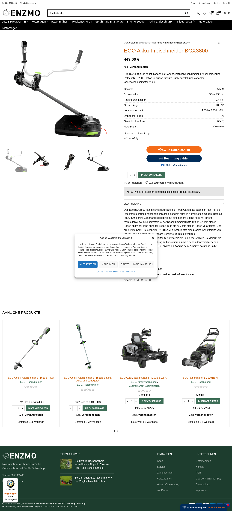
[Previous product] (216, 42)
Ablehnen (108, 264)
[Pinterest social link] (142, 280)
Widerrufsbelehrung (168, 484)
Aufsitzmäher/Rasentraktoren (144, 385)
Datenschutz (118, 272)
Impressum (130, 272)
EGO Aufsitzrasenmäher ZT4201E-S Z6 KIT (144, 377)
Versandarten (164, 478)
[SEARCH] (186, 13)
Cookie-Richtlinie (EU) (208, 478)
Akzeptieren (87, 264)
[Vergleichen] (55, 326)
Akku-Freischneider (159, 274)
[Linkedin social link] (146, 280)
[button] (152, 237)
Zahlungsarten (165, 472)
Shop (154, 43)
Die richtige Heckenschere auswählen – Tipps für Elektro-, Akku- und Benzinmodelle (92, 464)
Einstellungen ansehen (137, 264)
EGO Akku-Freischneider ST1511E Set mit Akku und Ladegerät (87, 379)
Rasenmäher (204, 382)
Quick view (55, 333)
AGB (198, 472)
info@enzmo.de (29, 3)
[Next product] (222, 42)
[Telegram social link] (150, 280)
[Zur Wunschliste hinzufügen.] (55, 340)
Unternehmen (203, 461)
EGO (23, 382)
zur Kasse (162, 490)
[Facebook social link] (134, 280)
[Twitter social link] (138, 280)
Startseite (144, 43)
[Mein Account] (198, 13)
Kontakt (200, 466)
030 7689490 (11, 3)
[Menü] (16, 480)
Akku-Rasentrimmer (183, 274)
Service (161, 466)
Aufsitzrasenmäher (147, 382)
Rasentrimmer (34, 382)
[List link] (29, 475)
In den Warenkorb (151, 175)
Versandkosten (139, 67)
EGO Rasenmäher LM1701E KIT (201, 377)
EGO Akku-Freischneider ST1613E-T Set (31, 377)
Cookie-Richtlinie (104, 272)
